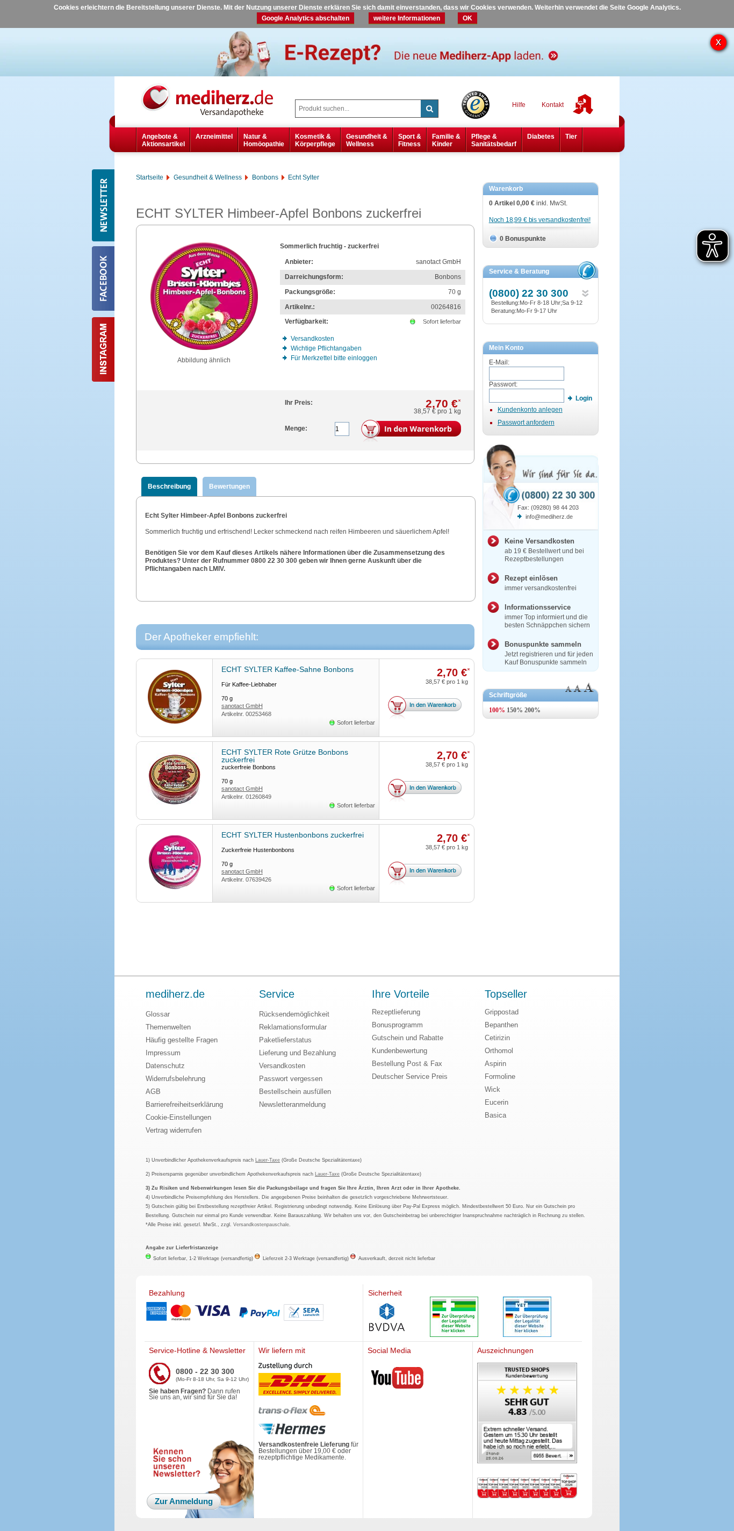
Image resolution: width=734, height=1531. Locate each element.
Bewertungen (229, 486)
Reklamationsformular (293, 1027)
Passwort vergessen (290, 1079)
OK (467, 18)
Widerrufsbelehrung (175, 1079)
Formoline (500, 1076)
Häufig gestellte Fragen (182, 1040)
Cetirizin (497, 1038)
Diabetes (541, 136)
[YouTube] (398, 1380)
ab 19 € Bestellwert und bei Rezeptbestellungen (544, 550)
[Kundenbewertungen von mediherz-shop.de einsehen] (527, 1414)
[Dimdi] (454, 1318)
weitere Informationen (406, 18)
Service (276, 994)
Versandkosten (282, 1066)
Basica (495, 1115)
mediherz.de (175, 994)
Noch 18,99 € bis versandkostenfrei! (540, 220)
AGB (153, 1092)
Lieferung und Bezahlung (297, 1053)
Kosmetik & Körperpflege (315, 140)
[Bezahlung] (254, 1312)
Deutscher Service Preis (410, 1076)
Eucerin (496, 1102)
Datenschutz (165, 1066)
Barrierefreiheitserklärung (184, 1104)
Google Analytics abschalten (305, 18)
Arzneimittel (214, 136)
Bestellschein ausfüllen (295, 1092)
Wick (492, 1089)
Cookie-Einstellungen (178, 1117)
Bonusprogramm (397, 1025)
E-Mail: (499, 362)
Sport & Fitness (409, 140)
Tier (571, 136)
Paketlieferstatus (285, 1040)
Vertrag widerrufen (174, 1130)
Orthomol (499, 1051)
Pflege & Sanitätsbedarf (493, 140)
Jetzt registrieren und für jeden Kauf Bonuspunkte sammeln (549, 653)
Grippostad (502, 1012)
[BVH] (387, 1318)
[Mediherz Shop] (213, 100)
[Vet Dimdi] (527, 1318)
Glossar (158, 1014)
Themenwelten (168, 1027)
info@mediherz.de (549, 516)
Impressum (163, 1053)
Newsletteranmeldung (292, 1104)
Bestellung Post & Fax (407, 1064)
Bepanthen (501, 1025)
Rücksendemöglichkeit (294, 1014)
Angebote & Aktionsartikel (163, 140)
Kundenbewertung (399, 1051)
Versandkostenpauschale (261, 1224)
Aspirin (495, 1064)
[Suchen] (429, 108)
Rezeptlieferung (396, 1012)
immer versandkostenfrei (541, 583)
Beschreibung (169, 486)
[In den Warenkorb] (411, 431)
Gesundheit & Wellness (366, 140)
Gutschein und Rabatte (407, 1038)
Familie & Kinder (446, 140)
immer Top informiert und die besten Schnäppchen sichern (547, 616)
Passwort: (503, 384)
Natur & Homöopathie (263, 140)
